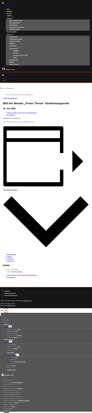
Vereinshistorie (11, 355)
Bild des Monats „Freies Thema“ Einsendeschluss (21, 113)
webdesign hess (27, 300)
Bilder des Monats (14, 22)
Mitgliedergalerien (14, 29)
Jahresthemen (13, 25)
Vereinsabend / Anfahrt (15, 39)
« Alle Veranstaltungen (10, 98)
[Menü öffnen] (4, 81)
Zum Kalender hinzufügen (10, 190)
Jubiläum (9, 15)
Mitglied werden (13, 64)
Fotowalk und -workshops (16, 27)
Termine (9, 13)
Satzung (11, 62)
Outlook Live (10, 261)
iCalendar (9, 256)
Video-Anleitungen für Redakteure (13, 382)
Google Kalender (11, 254)
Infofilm (15, 57)
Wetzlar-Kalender (12, 31)
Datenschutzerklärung (10, 293)
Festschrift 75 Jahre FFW (20, 55)
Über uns (6, 342)
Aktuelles (9, 11)
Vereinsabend (11, 115)
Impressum (7, 291)
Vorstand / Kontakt (14, 41)
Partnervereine (13, 60)
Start (8, 9)
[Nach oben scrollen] (2, 311)
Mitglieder (12, 43)
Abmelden (6, 410)
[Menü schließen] (0, 314)
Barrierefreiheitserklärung (10, 295)
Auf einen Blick (13, 36)
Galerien (6, 327)
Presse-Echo (13, 45)
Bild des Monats (17, 271)
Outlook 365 (10, 259)
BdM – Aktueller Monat (15, 20)
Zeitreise (15, 53)
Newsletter (16, 50)
